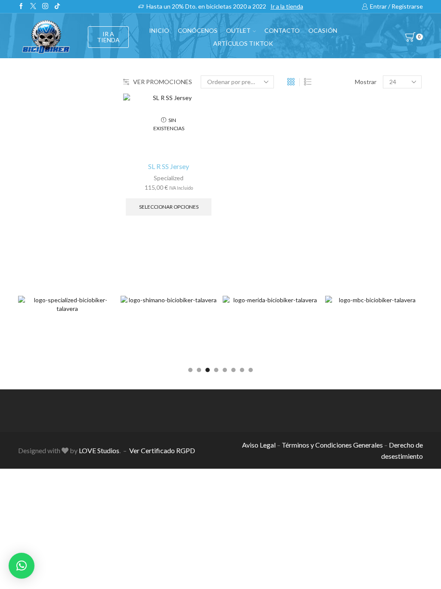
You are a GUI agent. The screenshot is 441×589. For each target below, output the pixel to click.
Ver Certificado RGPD (162, 450)
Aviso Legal (259, 445)
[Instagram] (45, 6)
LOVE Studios (99, 450)
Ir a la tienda (286, 6)
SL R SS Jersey (168, 166)
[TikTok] (57, 6)
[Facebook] (21, 6)
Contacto (282, 30)
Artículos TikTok (243, 43)
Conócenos (197, 30)
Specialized (168, 178)
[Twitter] (33, 6)
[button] (190, 370)
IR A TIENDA (108, 37)
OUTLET (238, 30)
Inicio (159, 30)
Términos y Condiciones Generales (332, 445)
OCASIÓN (322, 30)
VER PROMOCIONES (162, 81)
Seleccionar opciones (169, 207)
